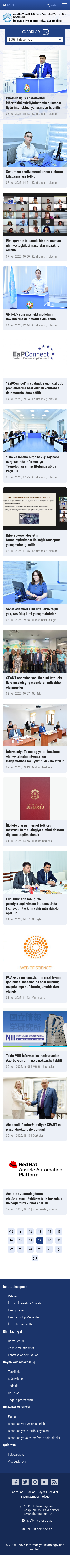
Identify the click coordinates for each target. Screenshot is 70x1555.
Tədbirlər (13, 1386)
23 (20, 1249)
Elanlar (12, 1417)
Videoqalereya (17, 1461)
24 (30, 1249)
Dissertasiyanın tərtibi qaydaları (28, 1431)
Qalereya (9, 1445)
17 (20, 1240)
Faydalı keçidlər (48, 1492)
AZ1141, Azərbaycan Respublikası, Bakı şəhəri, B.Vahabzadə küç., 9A (41, 1510)
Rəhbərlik (14, 1296)
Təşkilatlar (15, 1372)
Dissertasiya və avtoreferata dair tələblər (34, 1438)
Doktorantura (16, 1341)
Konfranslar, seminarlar (23, 1355)
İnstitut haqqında (15, 1287)
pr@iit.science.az (39, 1529)
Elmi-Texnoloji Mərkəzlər (23, 1317)
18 (30, 1240)
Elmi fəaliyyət (12, 1332)
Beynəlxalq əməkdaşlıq (19, 1362)
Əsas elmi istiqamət (21, 1348)
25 (39, 1249)
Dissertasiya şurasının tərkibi (27, 1424)
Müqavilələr (15, 1379)
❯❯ (35, 1258)
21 (58, 1240)
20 (49, 1240)
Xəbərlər (17, 1492)
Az (4, 5)
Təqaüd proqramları (20, 1400)
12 (30, 1231)
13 (39, 1231)
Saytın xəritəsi (30, 1496)
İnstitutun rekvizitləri (21, 1324)
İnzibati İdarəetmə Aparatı (24, 1303)
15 (58, 1231)
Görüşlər (13, 1393)
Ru (12, 5)
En (8, 5)
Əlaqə (46, 1496)
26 (49, 1249)
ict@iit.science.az (39, 1520)
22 (11, 1249)
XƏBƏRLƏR (31, 32)
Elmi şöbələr (16, 1310)
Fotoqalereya (16, 1454)
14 (49, 1231)
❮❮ (11, 1231)
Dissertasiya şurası (16, 1407)
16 (11, 1240)
